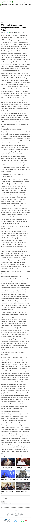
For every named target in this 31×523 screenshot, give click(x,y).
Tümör (23, 456)
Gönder (3, 501)
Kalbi (14, 456)
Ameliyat (4, 456)
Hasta (9, 456)
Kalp (19, 456)
